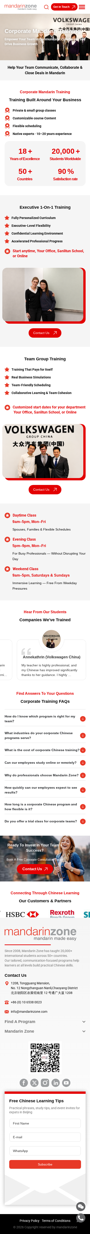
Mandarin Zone (19, 1031)
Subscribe (45, 1164)
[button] (81, 6)
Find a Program (20, 1021)
